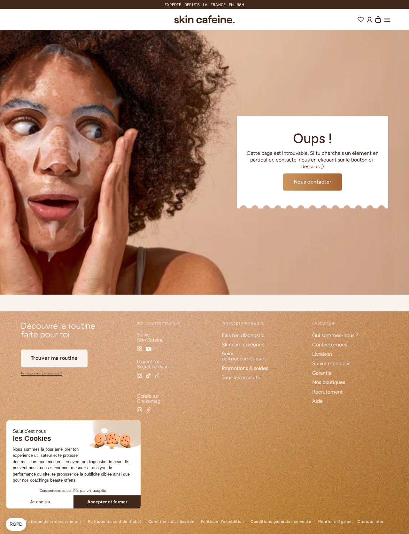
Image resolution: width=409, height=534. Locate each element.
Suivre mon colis (331, 363)
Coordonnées (371, 522)
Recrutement (327, 392)
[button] (387, 19)
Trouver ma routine (54, 358)
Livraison (322, 354)
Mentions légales (334, 522)
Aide (317, 401)
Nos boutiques (328, 382)
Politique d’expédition (222, 522)
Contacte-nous (329, 345)
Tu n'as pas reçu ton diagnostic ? (41, 373)
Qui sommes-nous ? (335, 335)
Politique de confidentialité (115, 522)
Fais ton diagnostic (243, 335)
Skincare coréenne (243, 345)
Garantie (322, 373)
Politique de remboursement (53, 522)
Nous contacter (313, 182)
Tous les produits (241, 377)
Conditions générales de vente (281, 522)
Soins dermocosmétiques (244, 356)
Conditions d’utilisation (171, 522)
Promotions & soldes (245, 368)
